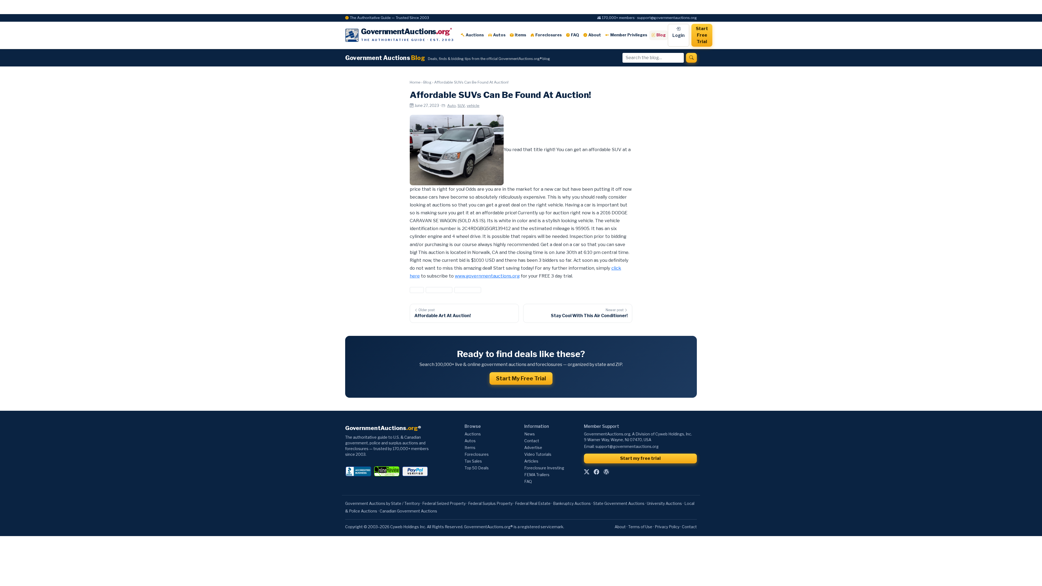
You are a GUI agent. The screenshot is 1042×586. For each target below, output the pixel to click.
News (529, 434)
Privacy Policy (667, 526)
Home (415, 82)
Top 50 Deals (477, 468)
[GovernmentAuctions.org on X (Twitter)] (586, 472)
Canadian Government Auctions (408, 511)
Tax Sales (473, 461)
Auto (451, 105)
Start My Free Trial (521, 378)
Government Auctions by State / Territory (382, 503)
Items (520, 35)
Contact (531, 440)
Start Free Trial (702, 35)
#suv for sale (468, 290)
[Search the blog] (691, 58)
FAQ (575, 35)
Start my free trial (640, 458)
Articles (531, 461)
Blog (661, 35)
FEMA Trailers (536, 474)
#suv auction (439, 290)
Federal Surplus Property (490, 503)
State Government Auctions (618, 503)
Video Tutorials (537, 454)
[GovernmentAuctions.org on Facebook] (596, 472)
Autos (499, 35)
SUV (461, 105)
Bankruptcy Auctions (572, 503)
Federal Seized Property (444, 503)
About (594, 35)
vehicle (473, 105)
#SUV (416, 290)
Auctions (475, 35)
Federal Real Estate (533, 503)
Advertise (533, 447)
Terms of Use (640, 526)
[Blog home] (606, 472)
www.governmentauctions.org (487, 276)
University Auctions (664, 503)
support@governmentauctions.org (627, 446)
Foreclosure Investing (544, 468)
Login (678, 35)
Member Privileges (628, 35)
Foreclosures (548, 35)
